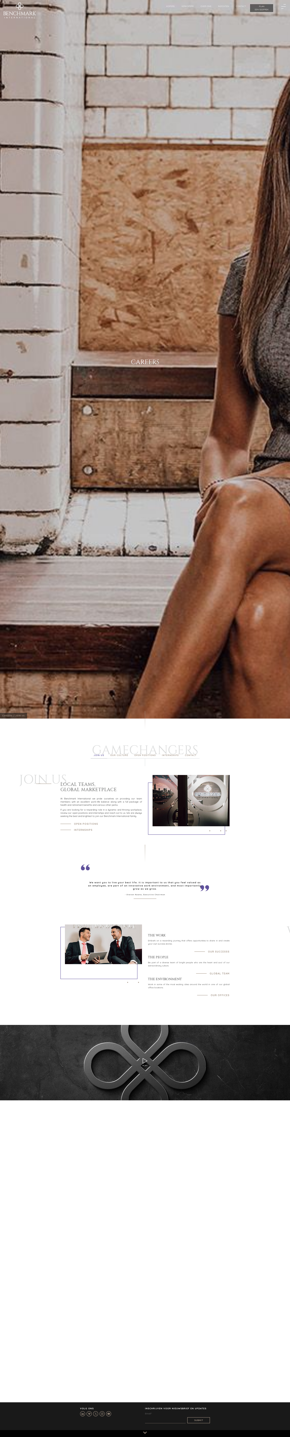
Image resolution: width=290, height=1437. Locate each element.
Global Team (220, 973)
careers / (8, 716)
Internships (170, 755)
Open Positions (145, 755)
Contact (191, 755)
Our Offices (220, 995)
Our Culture (119, 755)
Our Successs (219, 951)
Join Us (99, 755)
